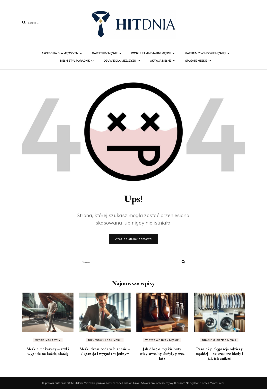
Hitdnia (78, 383)
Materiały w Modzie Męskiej (205, 53)
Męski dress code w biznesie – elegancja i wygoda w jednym (105, 351)
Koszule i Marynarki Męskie (151, 53)
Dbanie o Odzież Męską (219, 340)
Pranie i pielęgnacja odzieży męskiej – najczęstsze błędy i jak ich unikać (219, 353)
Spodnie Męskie (196, 60)
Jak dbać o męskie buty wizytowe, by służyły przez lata (162, 353)
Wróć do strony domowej (133, 239)
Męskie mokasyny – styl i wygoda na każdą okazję (48, 351)
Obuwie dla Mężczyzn (120, 60)
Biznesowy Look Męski (105, 340)
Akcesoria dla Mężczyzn (60, 53)
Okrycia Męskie (160, 60)
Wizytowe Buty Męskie (162, 340)
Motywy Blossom (174, 383)
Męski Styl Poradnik (75, 60)
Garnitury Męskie (104, 53)
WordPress (217, 383)
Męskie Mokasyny (48, 340)
